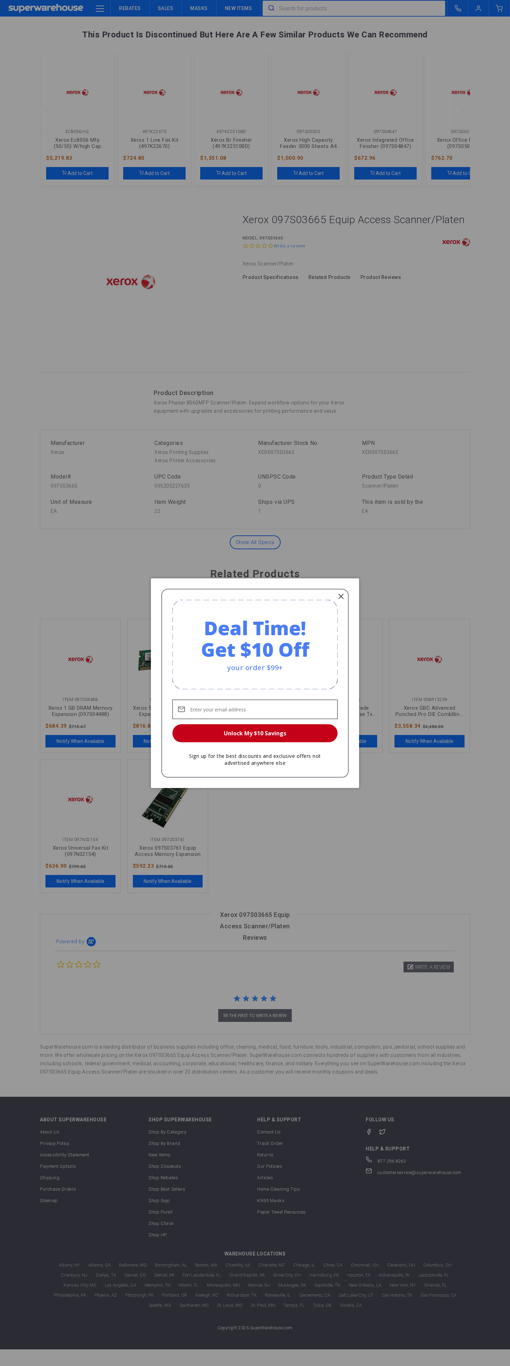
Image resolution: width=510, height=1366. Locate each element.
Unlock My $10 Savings (255, 733)
